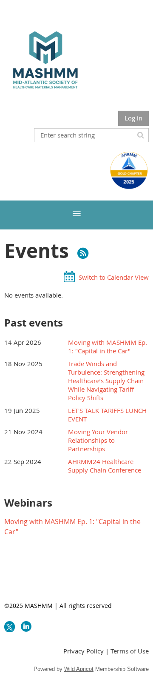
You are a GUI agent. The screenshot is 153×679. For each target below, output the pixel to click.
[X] (9, 626)
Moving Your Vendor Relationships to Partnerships (98, 440)
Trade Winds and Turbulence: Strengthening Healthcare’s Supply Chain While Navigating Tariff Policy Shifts (106, 380)
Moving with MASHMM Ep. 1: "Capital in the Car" (107, 346)
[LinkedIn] (26, 626)
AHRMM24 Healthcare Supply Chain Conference (104, 465)
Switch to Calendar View (114, 277)
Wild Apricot (79, 669)
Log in (133, 118)
